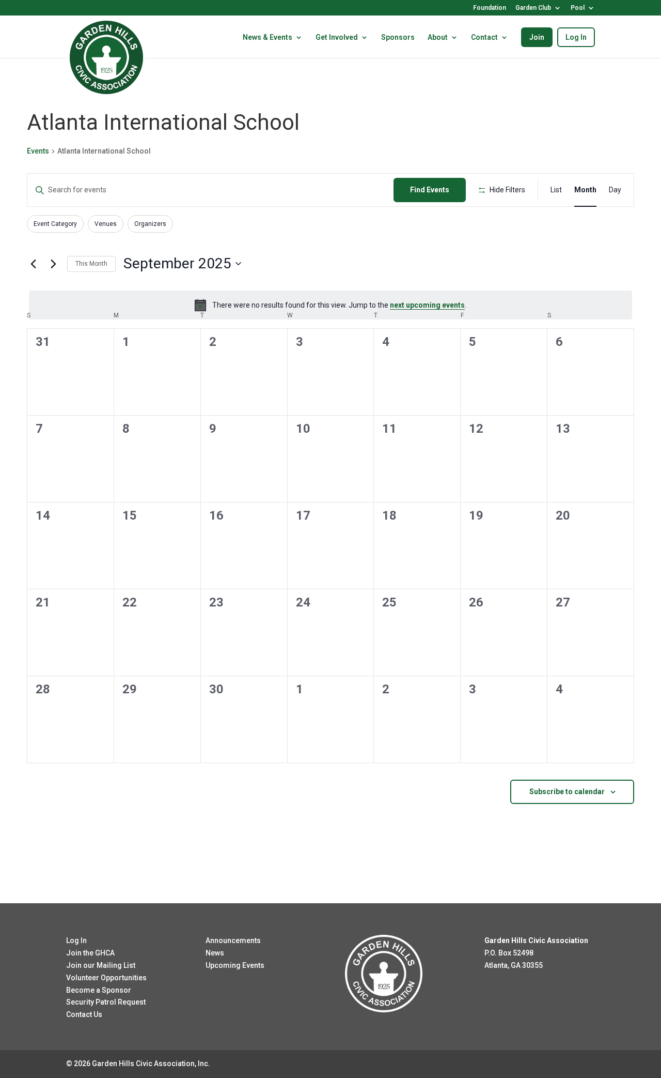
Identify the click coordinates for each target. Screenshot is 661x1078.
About (438, 37)
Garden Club (533, 8)
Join (536, 37)
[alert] (330, 305)
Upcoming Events (235, 965)
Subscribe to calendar (567, 791)
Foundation (489, 8)
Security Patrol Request (106, 1002)
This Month (91, 263)
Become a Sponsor (98, 990)
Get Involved (337, 37)
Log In (576, 37)
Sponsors (398, 37)
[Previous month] (33, 263)
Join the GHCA (90, 953)
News (215, 953)
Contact (484, 37)
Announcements (233, 940)
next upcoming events (427, 305)
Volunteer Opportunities (106, 978)
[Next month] (53, 263)
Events (38, 151)
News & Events (267, 37)
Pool (578, 8)
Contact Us (84, 1014)
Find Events (429, 190)
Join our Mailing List (100, 965)
